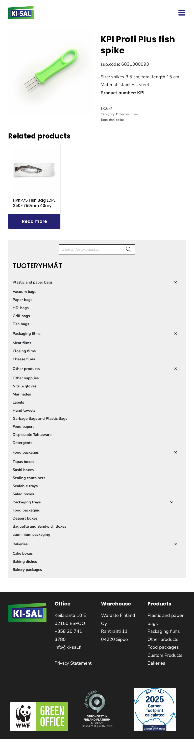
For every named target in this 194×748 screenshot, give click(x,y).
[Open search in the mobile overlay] (97, 249)
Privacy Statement (73, 663)
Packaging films (164, 631)
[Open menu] (182, 13)
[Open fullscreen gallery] (88, 110)
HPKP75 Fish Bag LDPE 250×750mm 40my (34, 202)
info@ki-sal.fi (68, 647)
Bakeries (156, 663)
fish (111, 120)
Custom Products (165, 655)
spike (120, 120)
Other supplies (127, 114)
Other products (163, 639)
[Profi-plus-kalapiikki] (50, 72)
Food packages (163, 647)
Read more (34, 221)
